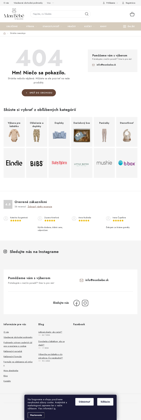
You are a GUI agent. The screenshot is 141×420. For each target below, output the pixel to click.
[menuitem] (13, 26)
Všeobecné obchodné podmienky (28, 3)
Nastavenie (36, 415)
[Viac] (129, 26)
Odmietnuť (84, 401)
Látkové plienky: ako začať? (50, 332)
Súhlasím (105, 401)
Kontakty (7, 381)
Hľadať (87, 14)
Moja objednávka (11, 370)
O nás (6, 3)
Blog (6, 375)
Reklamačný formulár (13, 356)
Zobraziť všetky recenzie (40, 206)
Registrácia (130, 3)
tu (54, 408)
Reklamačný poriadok (13, 351)
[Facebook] (76, 303)
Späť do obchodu (41, 92)
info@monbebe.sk (106, 64)
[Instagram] (85, 303)
